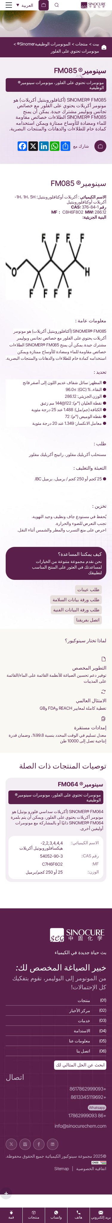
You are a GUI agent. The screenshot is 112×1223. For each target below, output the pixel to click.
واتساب (56, 1217)
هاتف (78, 1217)
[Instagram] (25, 1144)
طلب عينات (88, 589)
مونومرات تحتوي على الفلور (75, 50)
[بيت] (92, 5)
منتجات (81, 43)
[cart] (44, 5)
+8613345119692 (88, 1097)
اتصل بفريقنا (87, 620)
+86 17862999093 (87, 1115)
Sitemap (61, 1168)
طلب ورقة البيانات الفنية (76, 610)
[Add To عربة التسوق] (100, 146)
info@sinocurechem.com (80, 1126)
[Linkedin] (52, 1144)
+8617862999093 (88, 1089)
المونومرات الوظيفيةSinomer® (43, 43)
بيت (95, 43)
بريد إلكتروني (101, 1217)
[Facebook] (39, 1144)
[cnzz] (98, 1162)
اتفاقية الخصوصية (91, 1168)
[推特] (11, 1144)
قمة (11, 1217)
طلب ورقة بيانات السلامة (76, 599)
